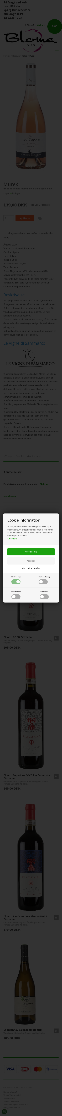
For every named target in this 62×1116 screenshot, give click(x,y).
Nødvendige (16, 577)
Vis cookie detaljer (31, 568)
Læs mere (12, 539)
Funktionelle (16, 592)
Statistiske (44, 592)
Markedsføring (44, 577)
